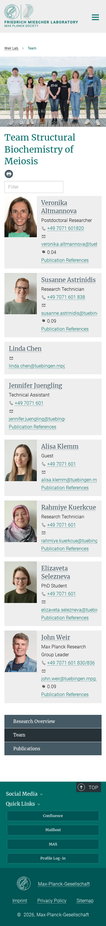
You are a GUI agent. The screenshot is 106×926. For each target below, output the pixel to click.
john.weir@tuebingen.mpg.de (71, 678)
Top (93, 787)
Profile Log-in (53, 858)
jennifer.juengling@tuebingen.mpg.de (47, 419)
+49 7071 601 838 (66, 297)
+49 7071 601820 (65, 228)
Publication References (65, 260)
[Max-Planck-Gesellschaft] (27, 884)
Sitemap (85, 900)
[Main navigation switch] (95, 17)
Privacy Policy (52, 900)
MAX (53, 844)
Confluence (53, 816)
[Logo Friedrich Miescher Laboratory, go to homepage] (42, 15)
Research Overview (34, 721)
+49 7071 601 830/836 (71, 663)
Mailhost (53, 830)
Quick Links (21, 804)
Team (19, 735)
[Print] (8, 174)
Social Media (22, 794)
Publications (26, 748)
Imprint (19, 900)
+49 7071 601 (29, 403)
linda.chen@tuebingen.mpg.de (40, 366)
